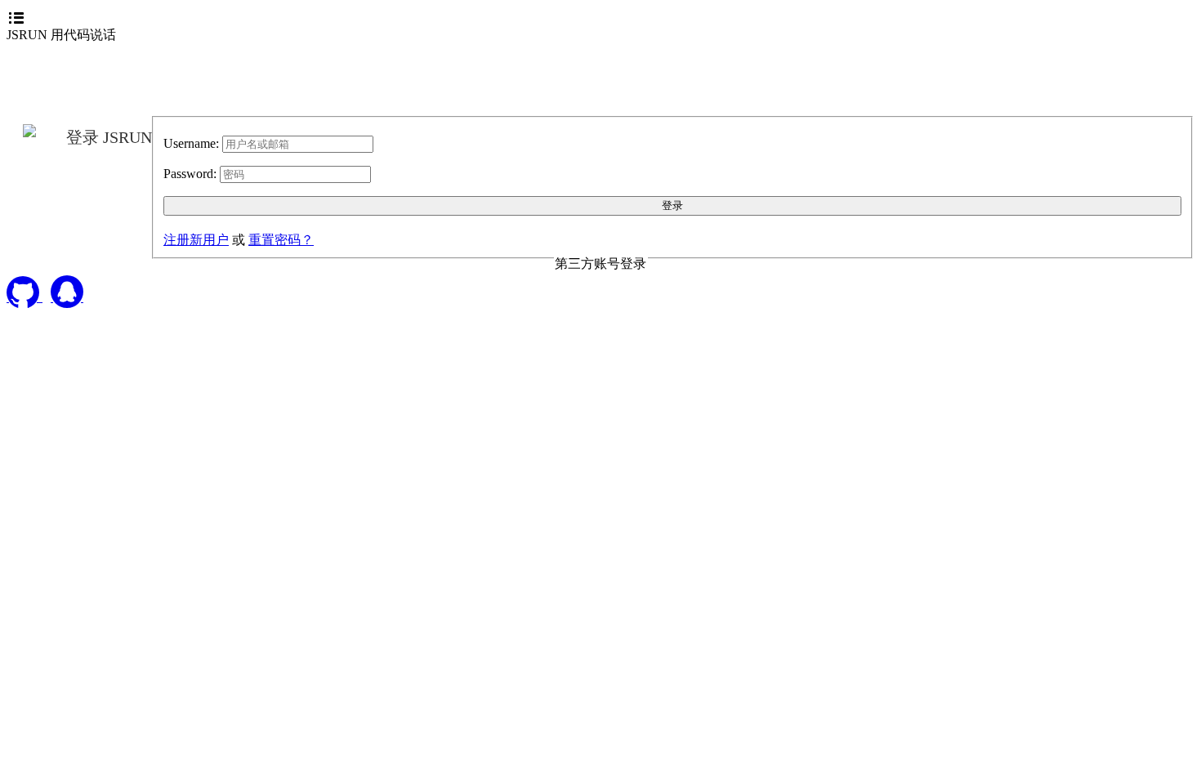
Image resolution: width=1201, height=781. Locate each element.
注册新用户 (196, 240)
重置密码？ (281, 240)
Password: (190, 174)
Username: (191, 143)
